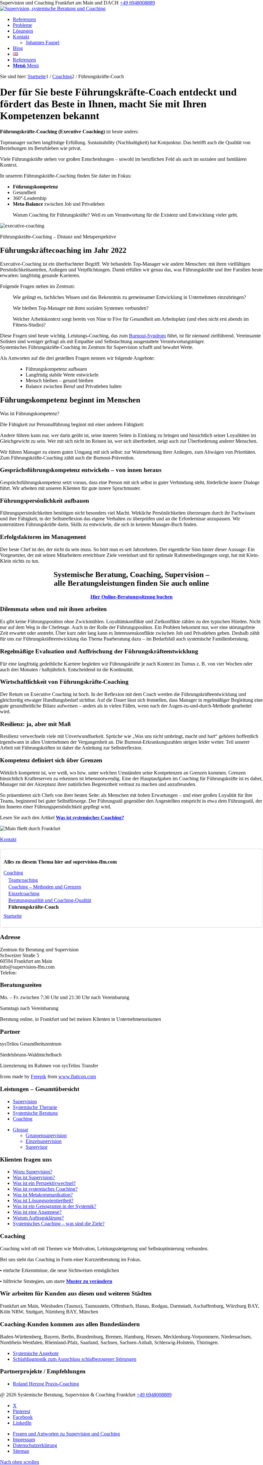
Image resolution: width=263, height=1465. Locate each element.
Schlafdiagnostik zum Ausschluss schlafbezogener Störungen (74, 1359)
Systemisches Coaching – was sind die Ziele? (59, 1223)
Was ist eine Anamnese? (37, 1212)
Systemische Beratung (35, 1113)
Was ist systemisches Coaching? (45, 1189)
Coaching (13, 872)
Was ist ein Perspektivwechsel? (44, 1183)
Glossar (20, 1129)
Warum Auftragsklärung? (38, 1218)
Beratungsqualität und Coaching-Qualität (49, 900)
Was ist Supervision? (34, 1177)
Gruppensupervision (46, 1135)
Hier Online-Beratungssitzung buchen (131, 597)
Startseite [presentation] (13, 916)
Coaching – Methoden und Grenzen (44, 887)
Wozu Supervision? (32, 1171)
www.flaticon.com (77, 1076)
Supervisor (36, 1147)
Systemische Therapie (35, 1107)
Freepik (38, 1076)
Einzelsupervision (44, 1141)
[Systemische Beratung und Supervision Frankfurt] (53, 8)
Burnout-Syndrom (147, 335)
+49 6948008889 (137, 2)
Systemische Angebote (36, 1353)
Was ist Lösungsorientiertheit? (43, 1200)
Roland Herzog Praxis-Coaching (46, 1383)
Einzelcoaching (23, 893)
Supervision (25, 1101)
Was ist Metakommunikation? (43, 1194)
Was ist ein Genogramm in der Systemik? (54, 1206)
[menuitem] (138, 19)
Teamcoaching (23, 880)
